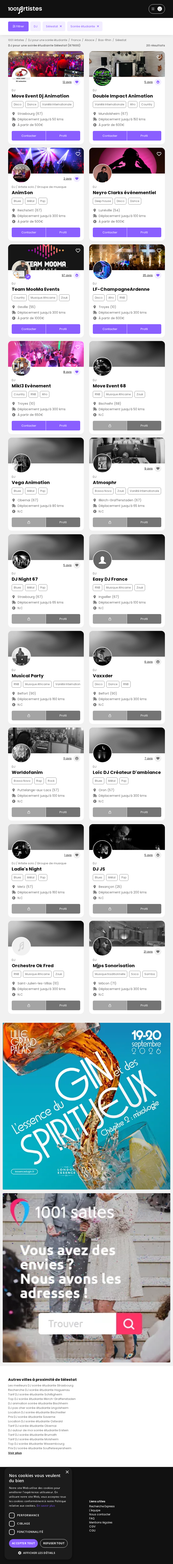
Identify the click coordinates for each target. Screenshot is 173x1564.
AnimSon (22, 192)
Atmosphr (104, 482)
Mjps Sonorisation (114, 965)
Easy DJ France (110, 579)
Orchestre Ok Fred (33, 965)
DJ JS (99, 869)
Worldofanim (27, 772)
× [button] (67, 1472)
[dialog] (38, 1513)
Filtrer (20, 26)
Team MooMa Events (35, 289)
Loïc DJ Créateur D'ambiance (127, 772)
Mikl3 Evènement (31, 386)
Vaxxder (103, 676)
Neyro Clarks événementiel (124, 192)
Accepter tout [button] (23, 1543)
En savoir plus (46, 1506)
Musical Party (28, 676)
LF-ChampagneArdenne (121, 289)
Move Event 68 (109, 386)
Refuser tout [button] (53, 1543)
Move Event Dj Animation (40, 96)
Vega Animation (31, 482)
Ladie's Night (27, 869)
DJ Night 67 (25, 579)
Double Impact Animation (123, 96)
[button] (38, 1553)
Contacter (28, 136)
